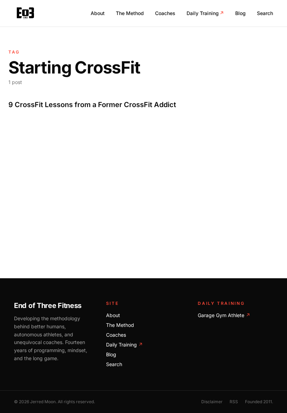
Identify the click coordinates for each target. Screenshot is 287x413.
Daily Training (205, 13)
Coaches (165, 13)
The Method (130, 13)
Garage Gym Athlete (224, 315)
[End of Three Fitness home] (25, 13)
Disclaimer (212, 401)
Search (265, 13)
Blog (240, 13)
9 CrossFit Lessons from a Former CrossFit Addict (92, 104)
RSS (234, 401)
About (98, 13)
